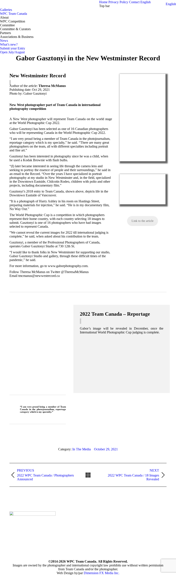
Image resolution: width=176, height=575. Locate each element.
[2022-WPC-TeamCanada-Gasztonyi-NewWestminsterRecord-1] (142, 117)
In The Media (81, 449)
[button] (171, 4)
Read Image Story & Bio (32, 384)
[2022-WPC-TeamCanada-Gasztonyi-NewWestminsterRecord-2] (142, 189)
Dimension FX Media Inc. (101, 573)
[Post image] (70, 516)
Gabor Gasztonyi (26, 364)
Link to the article (142, 221)
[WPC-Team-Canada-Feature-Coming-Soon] (121, 364)
